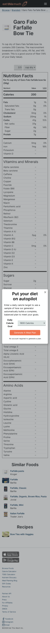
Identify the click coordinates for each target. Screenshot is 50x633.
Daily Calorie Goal (9, 323)
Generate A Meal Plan (25, 332)
